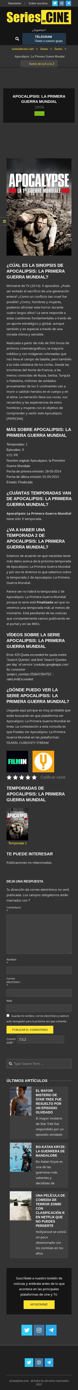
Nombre (11, 961)
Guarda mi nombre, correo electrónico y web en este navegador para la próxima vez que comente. (37, 1018)
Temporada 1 (17, 843)
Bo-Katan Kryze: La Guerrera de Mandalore (51, 1151)
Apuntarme (39, 1304)
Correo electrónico (11, 982)
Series (39, 113)
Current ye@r (10, 1041)
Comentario (11, 909)
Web (9, 1001)
